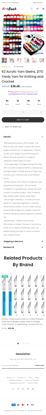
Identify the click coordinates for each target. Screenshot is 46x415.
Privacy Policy (33, 383)
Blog (37, 378)
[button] (41, 277)
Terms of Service (32, 380)
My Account (38, 2)
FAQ (31, 378)
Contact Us (21, 378)
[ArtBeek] (12, 8)
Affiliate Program (16, 380)
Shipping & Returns (17, 383)
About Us (10, 378)
